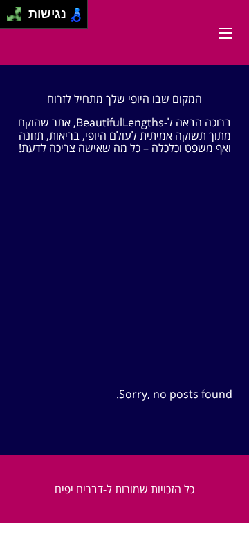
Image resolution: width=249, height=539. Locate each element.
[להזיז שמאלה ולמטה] (11, 18)
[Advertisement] (124, 285)
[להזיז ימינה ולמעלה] (18, 11)
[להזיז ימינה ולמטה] (18, 18)
